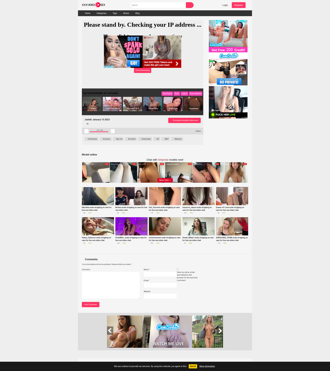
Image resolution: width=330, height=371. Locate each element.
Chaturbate (92, 139)
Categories (101, 13)
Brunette (131, 139)
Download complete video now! (185, 120)
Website (147, 291)
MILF (166, 139)
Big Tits (119, 139)
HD (157, 139)
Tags (115, 13)
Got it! (193, 366)
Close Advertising (142, 70)
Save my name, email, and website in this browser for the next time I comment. (187, 276)
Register (238, 5)
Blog (137, 13)
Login (225, 5)
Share (198, 131)
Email (147, 280)
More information (207, 366)
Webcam (178, 139)
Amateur (106, 139)
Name (147, 269)
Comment (86, 269)
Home (87, 13)
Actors (126, 13)
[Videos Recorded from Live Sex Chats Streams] (93, 5)
